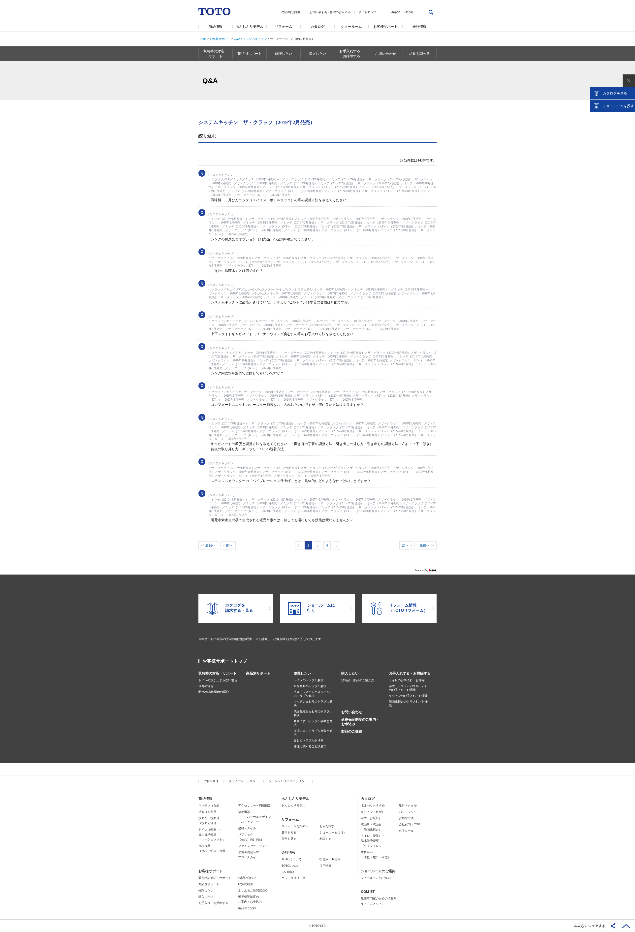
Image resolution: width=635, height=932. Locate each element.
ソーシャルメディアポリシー (288, 781)
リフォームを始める (295, 826)
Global (408, 12)
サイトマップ (367, 12)
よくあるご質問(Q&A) (252, 890)
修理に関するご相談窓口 (310, 746)
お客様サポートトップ (224, 661)
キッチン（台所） (210, 805)
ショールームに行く (332, 832)
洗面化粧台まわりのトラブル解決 (313, 713)
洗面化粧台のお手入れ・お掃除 (408, 703)
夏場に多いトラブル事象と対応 (313, 723)
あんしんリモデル (249, 27)
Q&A (237, 39)
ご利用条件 (211, 781)
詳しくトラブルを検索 (308, 740)
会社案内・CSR (409, 824)
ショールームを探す (618, 106)
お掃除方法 (406, 818)
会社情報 (419, 27)
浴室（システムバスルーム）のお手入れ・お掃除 (408, 688)
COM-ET (368, 892)
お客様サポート (385, 27)
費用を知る (289, 832)
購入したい (350, 673)
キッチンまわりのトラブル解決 (313, 703)
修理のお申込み (340, 12)
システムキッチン (255, 39)
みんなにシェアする (589, 926)
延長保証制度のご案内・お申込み (360, 721)
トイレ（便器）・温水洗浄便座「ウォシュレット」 (211, 834)
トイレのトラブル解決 (308, 680)
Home (202, 39)
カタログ (317, 27)
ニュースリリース (293, 878)
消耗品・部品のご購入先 (357, 680)
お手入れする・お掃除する (410, 673)
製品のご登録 (351, 731)
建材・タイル (247, 828)
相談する (325, 838)
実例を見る (289, 838)
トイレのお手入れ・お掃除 (407, 680)
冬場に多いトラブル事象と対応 (313, 733)
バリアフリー (408, 812)
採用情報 (325, 866)
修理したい (302, 673)
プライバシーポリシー (243, 781)
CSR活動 (288, 872)
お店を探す (326, 826)
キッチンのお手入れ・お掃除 (408, 696)
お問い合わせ (319, 12)
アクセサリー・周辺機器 (254, 805)
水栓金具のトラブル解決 (310, 686)
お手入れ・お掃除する (213, 903)
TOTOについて (291, 859)
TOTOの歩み (290, 866)
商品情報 (215, 27)
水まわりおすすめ (373, 805)
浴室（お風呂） (208, 812)
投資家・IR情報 (329, 859)
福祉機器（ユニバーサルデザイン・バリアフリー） (254, 817)
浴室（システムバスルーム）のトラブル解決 (313, 694)
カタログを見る (615, 93)
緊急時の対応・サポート (217, 673)
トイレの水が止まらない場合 (217, 680)
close (629, 80)
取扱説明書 (245, 884)
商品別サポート (258, 673)
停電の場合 (205, 686)
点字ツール (406, 831)
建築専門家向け (291, 12)
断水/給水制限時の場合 (213, 692)
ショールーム (351, 27)
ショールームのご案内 (378, 871)
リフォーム (283, 27)
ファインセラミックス (253, 846)
